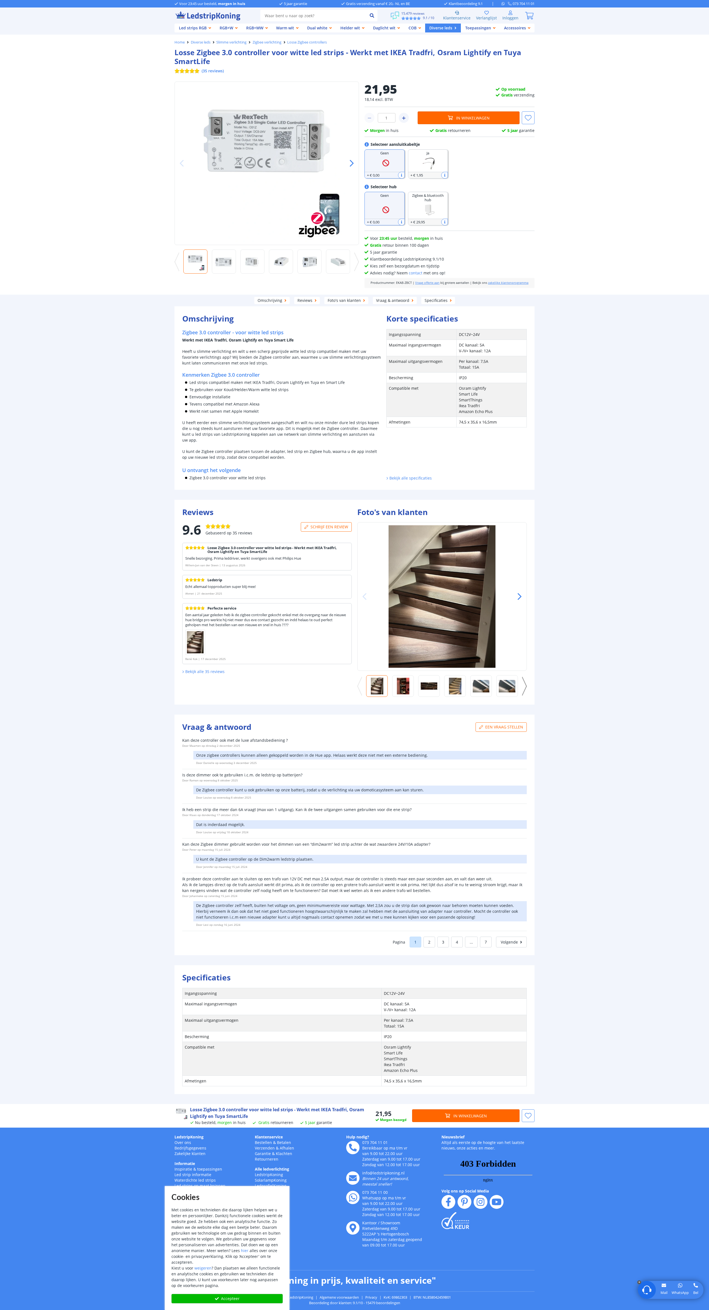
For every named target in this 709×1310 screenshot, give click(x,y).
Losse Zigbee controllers (307, 42)
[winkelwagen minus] (369, 118)
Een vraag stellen (504, 727)
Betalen (284, 1142)
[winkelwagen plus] (404, 118)
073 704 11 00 (375, 1192)
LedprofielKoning (270, 1185)
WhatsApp (680, 1292)
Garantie (263, 1153)
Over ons (182, 1142)
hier (244, 1250)
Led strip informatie (192, 1174)
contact (415, 273)
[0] (529, 15)
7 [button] (486, 942)
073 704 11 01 (375, 1142)
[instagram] (480, 1202)
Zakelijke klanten (189, 1153)
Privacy (371, 1297)
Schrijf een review (329, 526)
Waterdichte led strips (195, 1180)
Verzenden (265, 1148)
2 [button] (429, 942)
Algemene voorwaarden (339, 1297)
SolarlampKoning (271, 1180)
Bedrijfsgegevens (190, 1148)
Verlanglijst (486, 18)
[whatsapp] (505, 3)
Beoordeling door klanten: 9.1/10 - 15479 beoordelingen (354, 1302)
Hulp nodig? (357, 1137)
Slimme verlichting (231, 42)
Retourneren (266, 1159)
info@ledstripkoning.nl (383, 1173)
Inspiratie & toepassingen (198, 1169)
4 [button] (457, 942)
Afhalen (287, 1148)
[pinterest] (464, 1202)
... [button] (471, 942)
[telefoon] (352, 1147)
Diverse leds (200, 42)
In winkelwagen (473, 118)
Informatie (184, 1163)
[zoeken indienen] (371, 15)
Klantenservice (457, 18)
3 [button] (443, 942)
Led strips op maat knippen (199, 1185)
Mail (664, 1292)
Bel (695, 1292)
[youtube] (497, 1202)
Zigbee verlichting (267, 42)
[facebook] (448, 1202)
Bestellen (263, 1142)
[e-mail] (352, 1178)
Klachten (284, 1153)
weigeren (203, 1268)
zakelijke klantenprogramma (508, 283)
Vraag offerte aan (427, 283)
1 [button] (415, 942)
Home (179, 42)
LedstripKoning (189, 1137)
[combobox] (313, 15)
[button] (349, 163)
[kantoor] (352, 1228)
